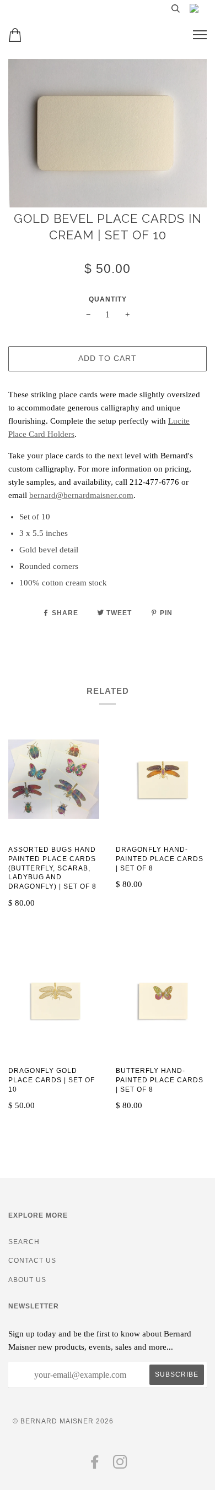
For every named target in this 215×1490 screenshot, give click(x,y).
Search (24, 1242)
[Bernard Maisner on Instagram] (120, 1465)
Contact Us (32, 1260)
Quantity (108, 299)
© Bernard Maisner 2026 (63, 1421)
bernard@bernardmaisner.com (81, 495)
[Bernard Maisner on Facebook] (95, 1465)
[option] (107, 133)
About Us (27, 1280)
